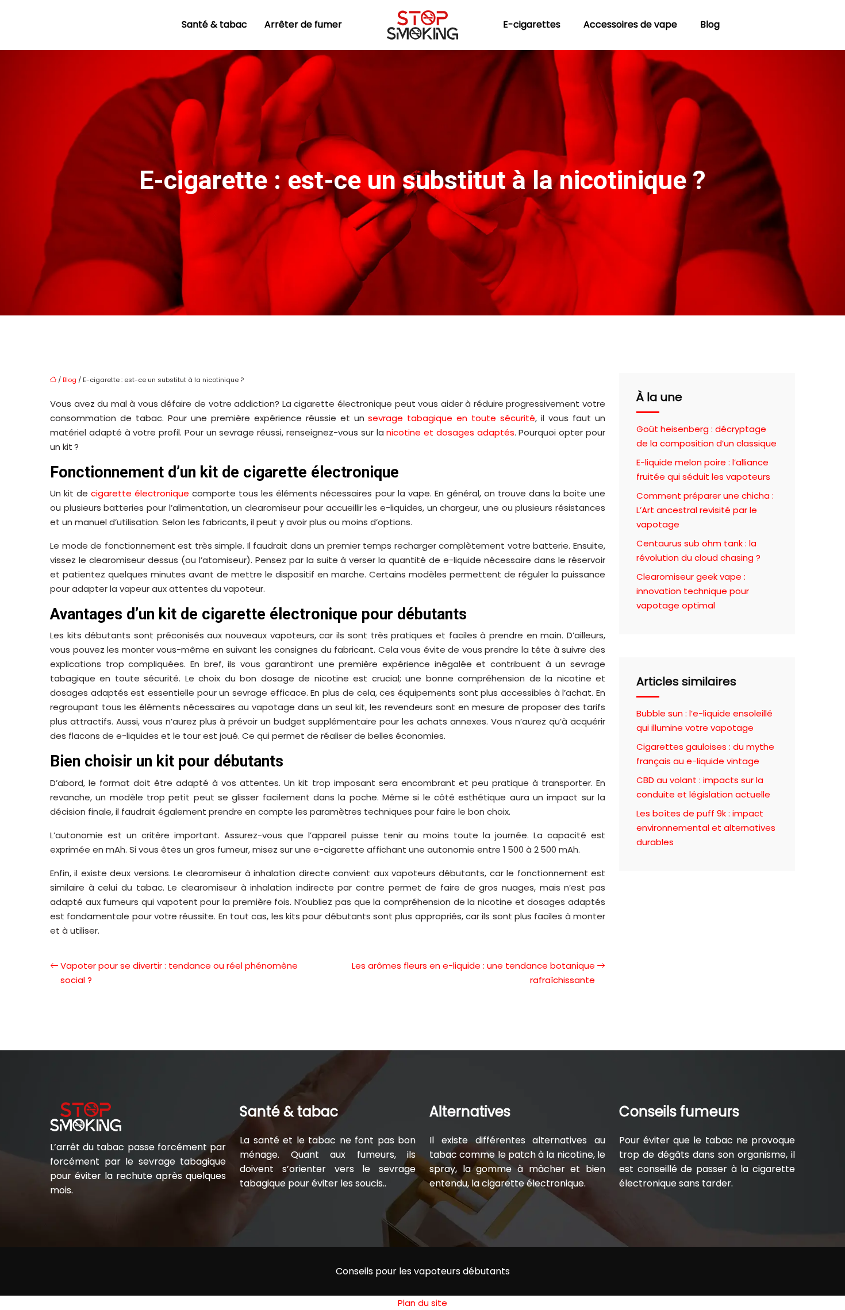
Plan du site (422, 1303)
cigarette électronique (140, 493)
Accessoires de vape (630, 24)
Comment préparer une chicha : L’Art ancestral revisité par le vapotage (705, 510)
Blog (710, 24)
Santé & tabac (214, 24)
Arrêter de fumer (303, 24)
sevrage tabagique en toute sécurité (451, 418)
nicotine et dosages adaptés (450, 432)
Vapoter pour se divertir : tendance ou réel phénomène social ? (179, 973)
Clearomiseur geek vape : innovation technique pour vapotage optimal (692, 591)
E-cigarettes (531, 24)
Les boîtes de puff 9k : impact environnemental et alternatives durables (705, 827)
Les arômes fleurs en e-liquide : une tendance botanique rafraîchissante (473, 973)
